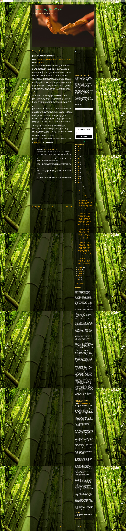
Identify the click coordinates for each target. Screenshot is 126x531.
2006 (78, 279)
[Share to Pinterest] (52, 142)
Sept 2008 (80, 188)
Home (52, 207)
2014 (78, 170)
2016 (78, 166)
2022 (78, 154)
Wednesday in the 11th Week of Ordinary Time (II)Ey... (85, 225)
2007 (78, 277)
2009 (78, 180)
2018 (78, 162)
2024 (78, 150)
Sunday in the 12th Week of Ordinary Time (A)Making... (84, 216)
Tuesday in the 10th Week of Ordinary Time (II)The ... (84, 241)
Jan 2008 (80, 275)
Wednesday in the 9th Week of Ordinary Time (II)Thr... (85, 257)
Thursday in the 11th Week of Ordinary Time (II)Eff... (84, 222)
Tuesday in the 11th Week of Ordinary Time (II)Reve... (84, 228)
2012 (78, 174)
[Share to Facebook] (50, 142)
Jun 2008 (80, 194)
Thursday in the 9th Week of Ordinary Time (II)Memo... (84, 254)
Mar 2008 (80, 271)
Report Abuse (79, 283)
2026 (78, 146)
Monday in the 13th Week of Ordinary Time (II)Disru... (84, 196)
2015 (78, 168)
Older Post (68, 207)
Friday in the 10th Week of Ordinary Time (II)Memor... (84, 235)
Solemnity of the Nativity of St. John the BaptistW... (84, 209)
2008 (78, 182)
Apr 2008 (80, 269)
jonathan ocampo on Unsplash (54, 526)
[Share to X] (49, 142)
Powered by (80, 141)
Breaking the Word (47, 9)
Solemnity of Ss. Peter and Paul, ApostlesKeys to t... (85, 199)
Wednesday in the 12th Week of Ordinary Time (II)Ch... (85, 206)
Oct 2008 (80, 186)
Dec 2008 (80, 184)
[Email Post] (44, 142)
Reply (38, 180)
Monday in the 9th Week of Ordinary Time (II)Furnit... (84, 264)
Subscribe (84, 136)
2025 (78, 148)
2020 (78, 158)
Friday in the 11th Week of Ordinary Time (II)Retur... (84, 219)
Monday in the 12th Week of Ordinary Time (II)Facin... (84, 212)
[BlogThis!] (47, 142)
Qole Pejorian (41, 62)
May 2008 (80, 267)
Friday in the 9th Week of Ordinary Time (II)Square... (84, 251)
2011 (78, 176)
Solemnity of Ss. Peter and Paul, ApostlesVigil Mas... (85, 203)
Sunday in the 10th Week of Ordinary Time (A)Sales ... (84, 248)
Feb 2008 (80, 273)
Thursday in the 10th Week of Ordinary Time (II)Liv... (84, 238)
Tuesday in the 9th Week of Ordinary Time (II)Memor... (84, 261)
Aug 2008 (80, 190)
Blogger (82, 526)
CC (37, 62)
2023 (78, 152)
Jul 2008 (80, 192)
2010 (78, 178)
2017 (78, 164)
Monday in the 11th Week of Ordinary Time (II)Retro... (84, 232)
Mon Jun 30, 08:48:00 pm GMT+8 (51, 149)
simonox (72, 526)
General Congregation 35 (84, 403)
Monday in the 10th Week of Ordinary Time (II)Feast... (84, 245)
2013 (78, 172)
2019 (78, 160)
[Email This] (46, 142)
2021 (78, 156)
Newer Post (36, 207)
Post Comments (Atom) (44, 209)
